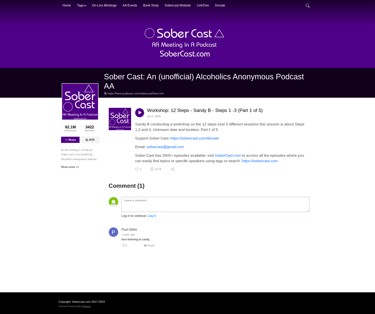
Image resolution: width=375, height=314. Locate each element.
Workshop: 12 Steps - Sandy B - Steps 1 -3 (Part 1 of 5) (205, 110)
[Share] (173, 169)
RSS (92, 139)
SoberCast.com (228, 155)
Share (72, 139)
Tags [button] (80, 5)
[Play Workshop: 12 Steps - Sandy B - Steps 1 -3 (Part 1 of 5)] (139, 112)
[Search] (307, 5)
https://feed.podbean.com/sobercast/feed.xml (135, 93)
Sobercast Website (178, 5)
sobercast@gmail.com (165, 147)
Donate (220, 5)
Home (66, 5)
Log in (152, 215)
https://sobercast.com (260, 161)
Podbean (86, 306)
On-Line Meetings (104, 5)
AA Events (130, 5)
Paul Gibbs (129, 229)
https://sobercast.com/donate (194, 138)
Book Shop (151, 5)
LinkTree (203, 5)
